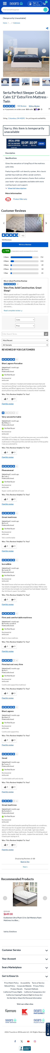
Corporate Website (24, 986)
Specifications (11, 158)
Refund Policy (9, 986)
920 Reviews (21, 106)
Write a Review (34, 106)
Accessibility (25, 983)
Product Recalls (16, 989)
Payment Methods (31, 989)
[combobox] (25, 9)
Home (5, 23)
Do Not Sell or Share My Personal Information (24, 998)
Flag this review (8, 404)
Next (25, 867)
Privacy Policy (38, 986)
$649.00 (8, 914)
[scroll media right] (46, 223)
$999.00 (7, 911)
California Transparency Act (34, 992)
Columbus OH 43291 (16, 118)
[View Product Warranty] (8, 199)
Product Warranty (20, 199)
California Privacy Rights (12, 992)
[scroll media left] (4, 223)
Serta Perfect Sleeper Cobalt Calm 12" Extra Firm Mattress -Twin (25, 97)
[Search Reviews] (46, 334)
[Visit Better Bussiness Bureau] (25, 1048)
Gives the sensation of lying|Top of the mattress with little (25, 165)
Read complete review (12, 310)
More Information (13, 193)
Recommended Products (17, 879)
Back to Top (25, 862)
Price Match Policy (11, 983)
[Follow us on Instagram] (34, 1041)
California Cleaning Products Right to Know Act (24, 995)
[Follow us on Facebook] (15, 1041)
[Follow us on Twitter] (21, 1041)
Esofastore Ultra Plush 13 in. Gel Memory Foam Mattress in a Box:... (22, 919)
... (10, 23)
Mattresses (16, 23)
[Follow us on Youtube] (28, 1041)
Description (10, 153)
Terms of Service (38, 983)
